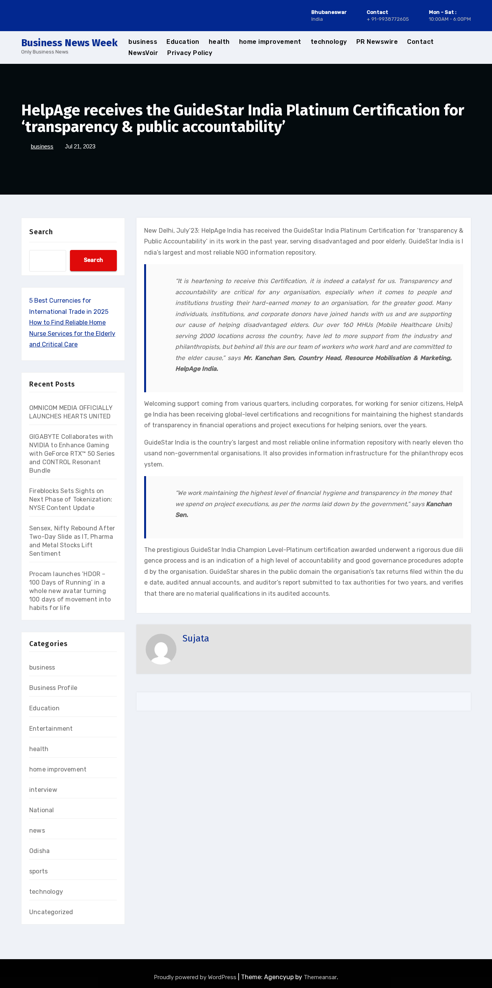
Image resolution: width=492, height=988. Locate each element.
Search (41, 232)
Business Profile (53, 687)
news (37, 830)
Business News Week (69, 43)
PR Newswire (377, 41)
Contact (420, 41)
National (41, 810)
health (219, 41)
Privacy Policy (189, 53)
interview (43, 789)
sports (38, 871)
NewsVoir (143, 53)
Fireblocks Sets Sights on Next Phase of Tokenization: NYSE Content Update (70, 499)
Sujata (196, 638)
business (142, 41)
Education (182, 41)
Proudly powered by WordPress (196, 977)
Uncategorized (51, 912)
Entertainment (51, 728)
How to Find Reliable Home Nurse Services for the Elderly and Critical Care (72, 333)
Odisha (39, 851)
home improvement (270, 41)
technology (329, 41)
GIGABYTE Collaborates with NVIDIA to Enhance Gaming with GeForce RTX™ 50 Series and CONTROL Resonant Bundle (72, 453)
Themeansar (320, 977)
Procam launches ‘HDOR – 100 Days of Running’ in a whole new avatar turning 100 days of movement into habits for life (70, 590)
